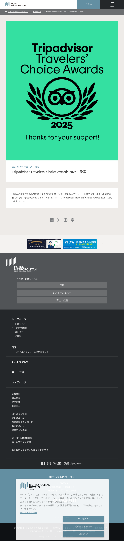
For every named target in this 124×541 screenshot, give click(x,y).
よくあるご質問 (19, 413)
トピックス (37, 11)
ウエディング (19, 382)
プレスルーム (18, 417)
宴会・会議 (62, 300)
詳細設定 (83, 534)
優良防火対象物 (19, 430)
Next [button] (103, 244)
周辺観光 (16, 397)
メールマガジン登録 (21, 441)
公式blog (16, 406)
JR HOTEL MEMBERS (22, 437)
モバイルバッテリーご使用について (32, 351)
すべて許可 (83, 519)
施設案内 (16, 393)
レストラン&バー (21, 361)
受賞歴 (18, 335)
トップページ (19, 319)
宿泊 (62, 285)
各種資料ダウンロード (22, 421)
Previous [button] (21, 244)
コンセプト (20, 331)
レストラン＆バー (62, 293)
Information (21, 327)
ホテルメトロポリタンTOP (18, 11)
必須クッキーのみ (83, 526)
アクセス (16, 401)
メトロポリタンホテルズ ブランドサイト (31, 449)
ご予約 (89, 4)
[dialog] (62, 509)
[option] (44, 244)
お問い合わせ (18, 426)
